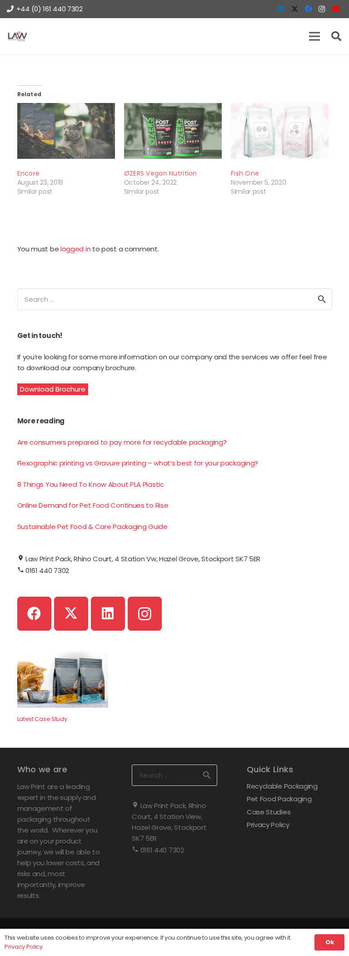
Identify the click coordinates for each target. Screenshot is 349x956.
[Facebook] (308, 9)
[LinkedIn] (281, 9)
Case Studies (268, 812)
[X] (294, 9)
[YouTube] (335, 9)
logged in (75, 249)
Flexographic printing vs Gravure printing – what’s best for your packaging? (138, 463)
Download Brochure (52, 389)
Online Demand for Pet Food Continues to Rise (93, 505)
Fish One (245, 173)
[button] (314, 36)
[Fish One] (280, 131)
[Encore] (66, 131)
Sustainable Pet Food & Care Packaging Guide (92, 526)
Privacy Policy (268, 824)
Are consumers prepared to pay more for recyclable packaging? (122, 442)
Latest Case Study (42, 719)
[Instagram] (322, 9)
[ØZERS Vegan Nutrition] (173, 131)
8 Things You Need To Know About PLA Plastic (90, 484)
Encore (28, 173)
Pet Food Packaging (279, 799)
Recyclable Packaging (282, 786)
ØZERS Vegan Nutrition (160, 173)
